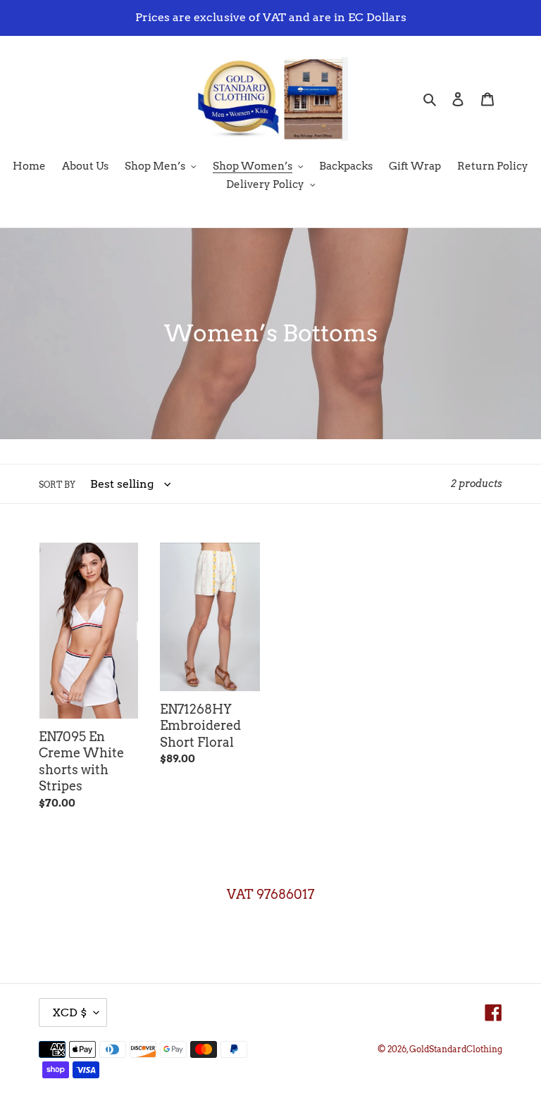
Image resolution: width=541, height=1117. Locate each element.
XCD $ (69, 1012)
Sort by (57, 484)
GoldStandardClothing (455, 1049)
